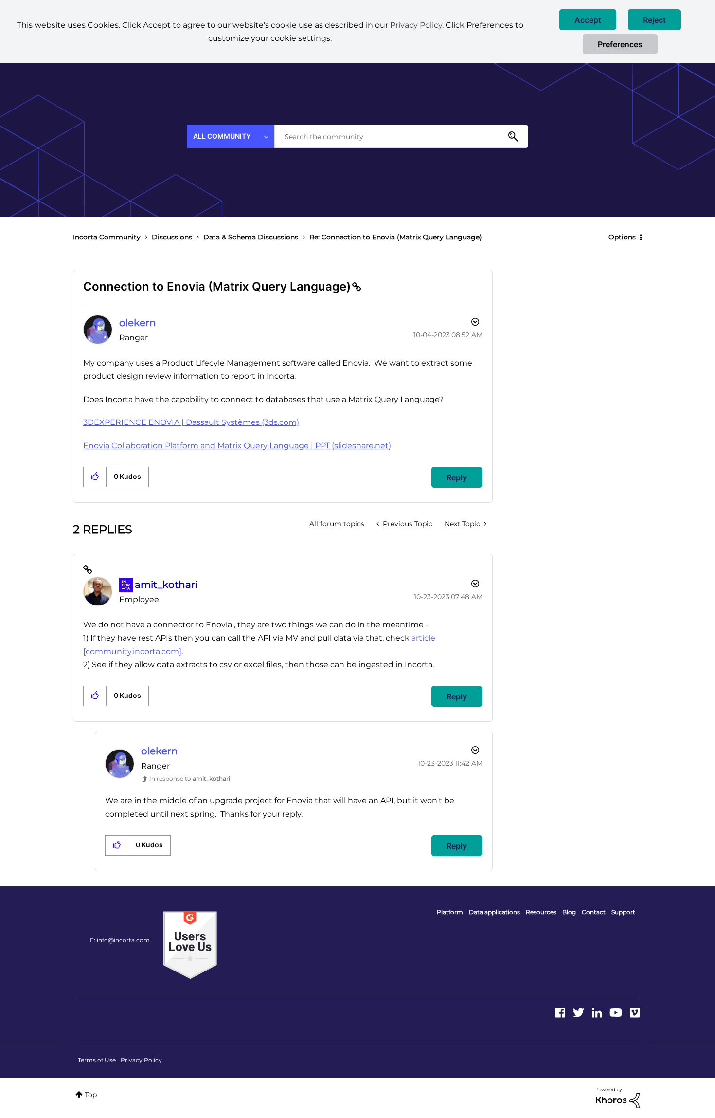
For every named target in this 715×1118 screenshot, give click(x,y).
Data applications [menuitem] (494, 912)
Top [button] (91, 1094)
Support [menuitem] (623, 912)
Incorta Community (107, 237)
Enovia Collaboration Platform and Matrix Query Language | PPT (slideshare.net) (237, 445)
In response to (189, 778)
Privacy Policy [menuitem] (141, 1059)
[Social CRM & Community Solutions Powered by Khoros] (618, 1097)
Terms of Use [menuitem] (97, 1059)
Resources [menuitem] (541, 912)
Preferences (620, 44)
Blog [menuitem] (569, 912)
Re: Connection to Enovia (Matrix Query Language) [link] (395, 237)
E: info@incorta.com (120, 940)
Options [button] (622, 237)
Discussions (172, 237)
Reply (457, 477)
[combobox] (401, 136)
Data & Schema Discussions (250, 237)
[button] (587, 19)
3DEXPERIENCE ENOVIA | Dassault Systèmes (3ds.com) (191, 422)
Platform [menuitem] (450, 912)
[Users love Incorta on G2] (190, 944)
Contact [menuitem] (594, 912)
